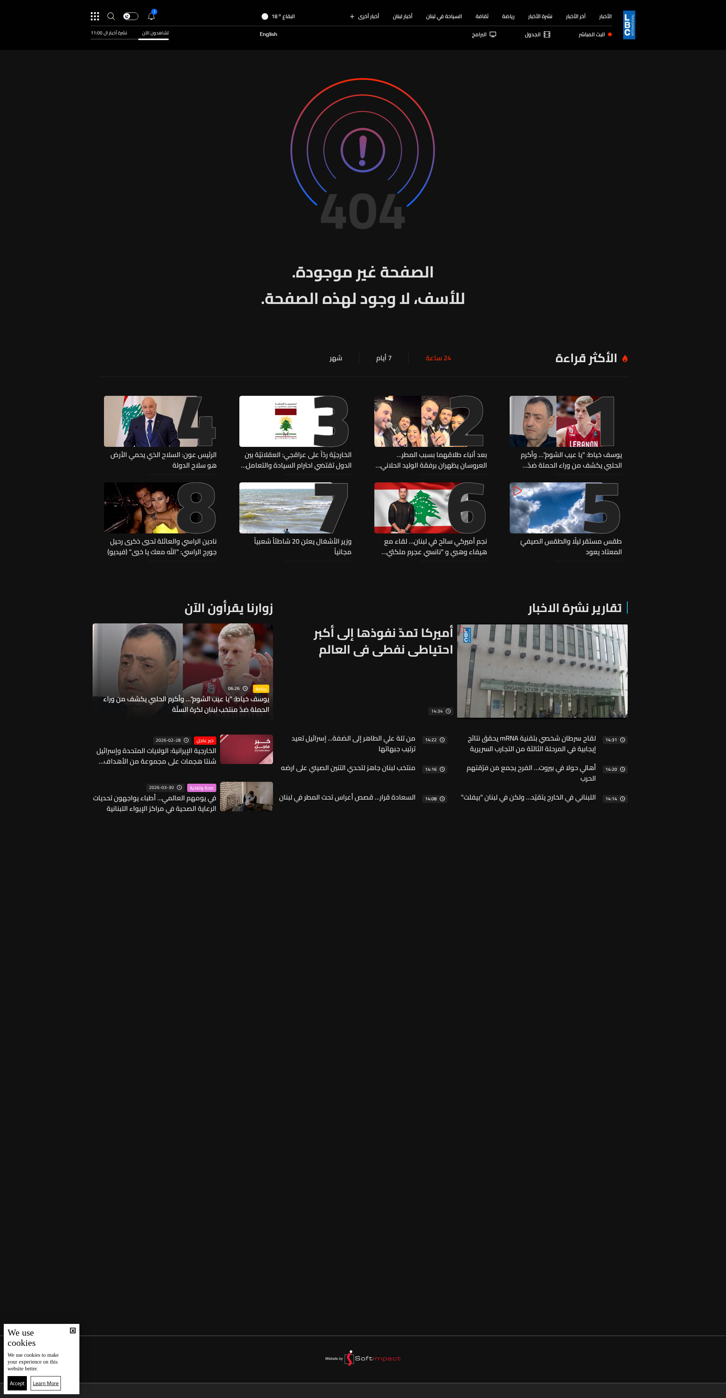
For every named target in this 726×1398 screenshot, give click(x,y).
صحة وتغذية (202, 787)
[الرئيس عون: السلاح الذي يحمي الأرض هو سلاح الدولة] (160, 433)
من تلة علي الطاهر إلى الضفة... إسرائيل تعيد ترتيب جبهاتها (354, 743)
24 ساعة (438, 358)
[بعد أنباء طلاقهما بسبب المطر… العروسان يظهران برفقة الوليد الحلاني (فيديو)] (430, 433)
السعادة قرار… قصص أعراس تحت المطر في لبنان (347, 797)
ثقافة (482, 16)
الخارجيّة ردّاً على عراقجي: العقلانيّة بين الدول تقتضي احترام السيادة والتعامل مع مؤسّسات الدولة (298, 460)
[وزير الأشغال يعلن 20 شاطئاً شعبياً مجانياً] (295, 519)
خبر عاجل (205, 740)
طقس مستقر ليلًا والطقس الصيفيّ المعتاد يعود (571, 546)
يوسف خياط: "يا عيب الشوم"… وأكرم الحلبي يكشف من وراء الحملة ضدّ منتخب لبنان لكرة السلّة (571, 460)
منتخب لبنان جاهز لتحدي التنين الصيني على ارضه (348, 768)
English (268, 34)
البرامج (479, 34)
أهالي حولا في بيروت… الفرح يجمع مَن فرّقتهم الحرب (531, 773)
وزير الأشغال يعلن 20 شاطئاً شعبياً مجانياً (303, 546)
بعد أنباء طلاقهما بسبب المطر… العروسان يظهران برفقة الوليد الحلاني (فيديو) (433, 460)
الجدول (533, 34)
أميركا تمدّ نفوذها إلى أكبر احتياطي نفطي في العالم (383, 640)
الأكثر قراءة (586, 357)
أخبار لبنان (403, 16)
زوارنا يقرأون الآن (229, 607)
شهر (336, 358)
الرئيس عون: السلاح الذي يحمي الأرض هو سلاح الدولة (163, 460)
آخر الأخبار (576, 16)
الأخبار (605, 16)
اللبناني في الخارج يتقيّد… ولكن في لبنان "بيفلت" (528, 797)
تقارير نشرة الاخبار (575, 607)
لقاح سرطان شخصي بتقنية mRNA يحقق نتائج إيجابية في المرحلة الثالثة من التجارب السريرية (532, 743)
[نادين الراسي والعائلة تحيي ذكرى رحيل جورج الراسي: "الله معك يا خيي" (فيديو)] (160, 519)
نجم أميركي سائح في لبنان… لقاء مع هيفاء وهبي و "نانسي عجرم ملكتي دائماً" (435, 546)
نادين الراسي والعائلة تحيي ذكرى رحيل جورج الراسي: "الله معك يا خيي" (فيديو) (162, 546)
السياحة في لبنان (444, 16)
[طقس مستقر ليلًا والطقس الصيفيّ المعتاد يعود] (566, 519)
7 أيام (384, 358)
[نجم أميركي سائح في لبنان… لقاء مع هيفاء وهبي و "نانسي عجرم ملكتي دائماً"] (430, 519)
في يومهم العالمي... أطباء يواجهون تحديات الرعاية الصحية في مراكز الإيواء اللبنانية (154, 803)
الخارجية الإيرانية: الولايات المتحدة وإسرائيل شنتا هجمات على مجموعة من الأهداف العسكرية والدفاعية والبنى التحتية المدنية (156, 756)
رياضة (508, 16)
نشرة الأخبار (540, 16)
